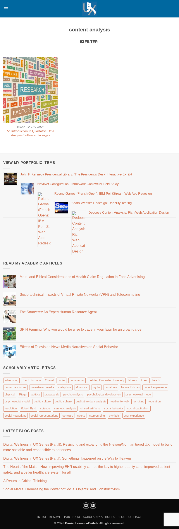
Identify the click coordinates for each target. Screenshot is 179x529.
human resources (15, 387)
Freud (144, 380)
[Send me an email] (86, 505)
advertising (11, 380)
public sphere (63, 401)
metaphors (64, 387)
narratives (111, 387)
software (67, 415)
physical (10, 394)
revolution (11, 408)
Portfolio (72, 517)
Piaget (23, 394)
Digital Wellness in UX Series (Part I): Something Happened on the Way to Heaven (67, 458)
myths (96, 387)
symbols (114, 415)
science (45, 408)
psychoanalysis (73, 394)
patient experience (155, 387)
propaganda (52, 394)
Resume (55, 517)
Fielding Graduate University (106, 380)
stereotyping (97, 415)
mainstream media (42, 387)
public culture (42, 401)
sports (81, 415)
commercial (77, 380)
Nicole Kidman (130, 387)
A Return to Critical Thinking (25, 481)
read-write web (119, 401)
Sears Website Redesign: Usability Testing (101, 203)
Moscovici (82, 387)
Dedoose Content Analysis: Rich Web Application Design (128, 212)
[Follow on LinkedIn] (93, 505)
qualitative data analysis (91, 401)
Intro (41, 517)
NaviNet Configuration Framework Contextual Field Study (78, 184)
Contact (135, 517)
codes (61, 380)
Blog (121, 517)
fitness (132, 380)
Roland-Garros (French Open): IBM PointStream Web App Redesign (103, 193)
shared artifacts (90, 408)
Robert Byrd (28, 408)
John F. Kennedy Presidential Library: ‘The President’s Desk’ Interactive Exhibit (76, 174)
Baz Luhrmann (31, 380)
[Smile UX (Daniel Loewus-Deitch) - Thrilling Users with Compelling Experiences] (89, 8)
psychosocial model (17, 401)
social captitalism (138, 408)
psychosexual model (138, 394)
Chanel (49, 380)
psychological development (104, 394)
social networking (15, 415)
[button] (6, 8)
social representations (44, 415)
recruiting (138, 401)
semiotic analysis (65, 408)
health (156, 380)
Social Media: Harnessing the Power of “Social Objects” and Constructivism (61, 489)
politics (35, 394)
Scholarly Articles (99, 517)
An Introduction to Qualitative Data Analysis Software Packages (30, 133)
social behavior (113, 408)
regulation (154, 401)
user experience (134, 415)
